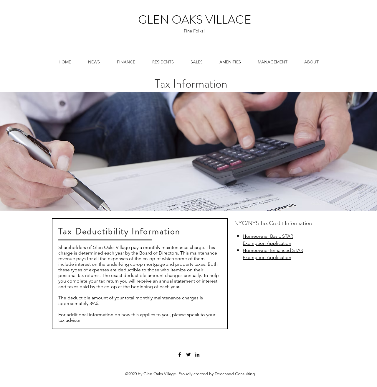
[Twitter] (188, 355)
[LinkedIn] (197, 355)
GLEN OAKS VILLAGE (194, 19)
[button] (126, 62)
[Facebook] (180, 355)
